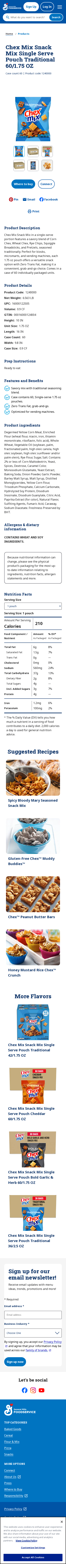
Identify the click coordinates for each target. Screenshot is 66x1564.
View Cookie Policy (26, 1540)
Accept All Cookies (33, 1557)
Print (35, 211)
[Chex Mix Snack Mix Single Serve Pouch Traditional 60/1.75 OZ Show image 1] (19, 151)
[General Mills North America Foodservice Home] (12, 6)
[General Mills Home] (20, 1410)
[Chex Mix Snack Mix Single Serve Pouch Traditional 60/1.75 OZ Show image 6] (47, 165)
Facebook (51, 199)
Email (31, 200)
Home (9, 33)
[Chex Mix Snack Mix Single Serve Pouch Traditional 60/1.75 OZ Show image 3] (47, 151)
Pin (16, 199)
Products (23, 33)
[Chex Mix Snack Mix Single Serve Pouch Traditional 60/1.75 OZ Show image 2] (33, 151)
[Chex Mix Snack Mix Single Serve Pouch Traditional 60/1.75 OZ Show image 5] (33, 165)
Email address (14, 1306)
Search (56, 17)
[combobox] (29, 17)
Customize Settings (33, 1547)
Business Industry (16, 1323)
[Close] (62, 1522)
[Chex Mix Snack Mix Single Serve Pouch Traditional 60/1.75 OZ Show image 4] (19, 165)
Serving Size (12, 600)
